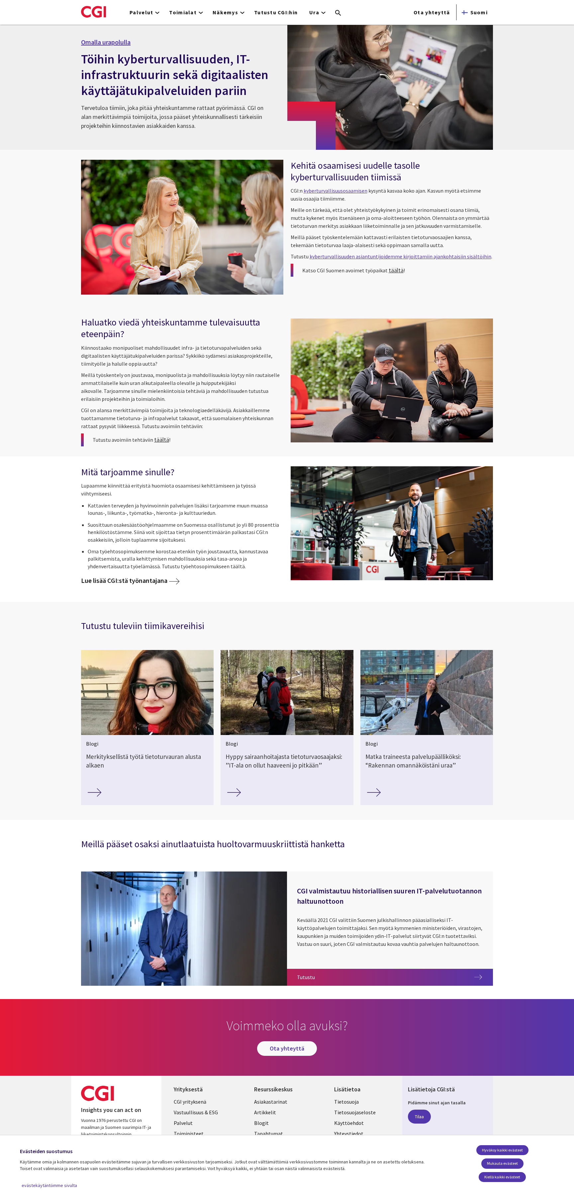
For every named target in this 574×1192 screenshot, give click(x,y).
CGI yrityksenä (190, 1101)
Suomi (479, 12)
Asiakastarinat (270, 1101)
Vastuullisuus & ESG (196, 1112)
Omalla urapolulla (106, 42)
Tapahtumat (268, 1133)
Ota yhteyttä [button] (432, 12)
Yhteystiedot (348, 1133)
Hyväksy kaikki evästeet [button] (502, 1149)
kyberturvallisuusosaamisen (335, 190)
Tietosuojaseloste (355, 1112)
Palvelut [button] (141, 12)
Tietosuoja (346, 1101)
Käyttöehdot (349, 1123)
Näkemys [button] (225, 12)
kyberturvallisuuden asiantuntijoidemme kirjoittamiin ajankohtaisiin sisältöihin (400, 256)
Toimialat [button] (183, 12)
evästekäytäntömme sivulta (49, 1185)
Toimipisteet (189, 1133)
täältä (396, 270)
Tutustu (391, 976)
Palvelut (183, 1123)
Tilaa (419, 1117)
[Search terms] (338, 13)
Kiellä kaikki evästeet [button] (502, 1176)
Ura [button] (314, 12)
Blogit (261, 1123)
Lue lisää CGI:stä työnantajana (124, 580)
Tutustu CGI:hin (276, 12)
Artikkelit (265, 1112)
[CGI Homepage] (93, 11)
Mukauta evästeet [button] (502, 1163)
